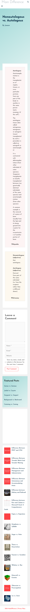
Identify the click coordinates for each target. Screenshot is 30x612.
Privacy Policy (21, 608)
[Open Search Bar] (28, 2)
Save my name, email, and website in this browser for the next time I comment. (15, 362)
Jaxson (7, 25)
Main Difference (13, 2)
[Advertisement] (15, 43)
